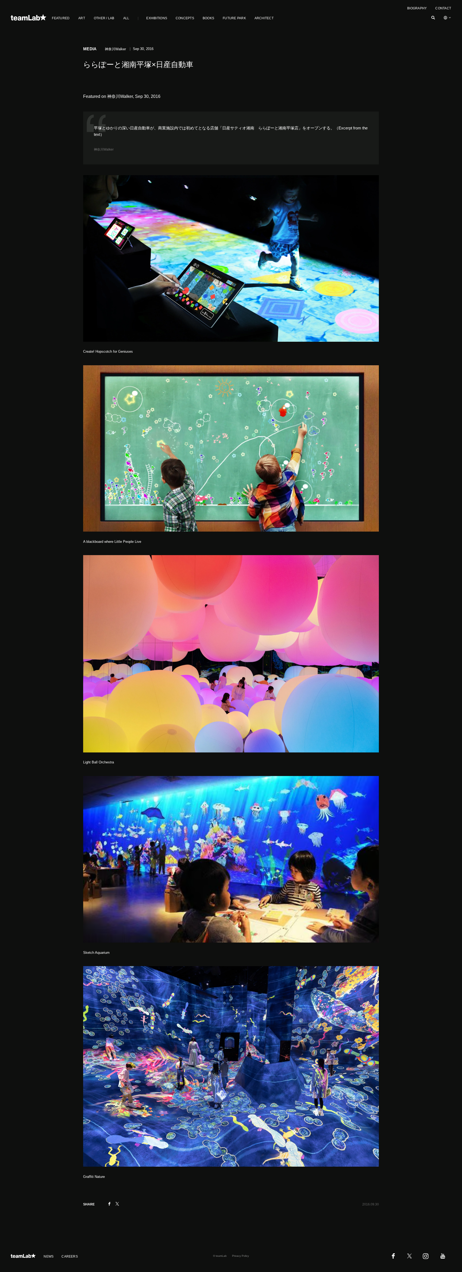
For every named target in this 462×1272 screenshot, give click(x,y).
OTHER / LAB (104, 18)
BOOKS (208, 18)
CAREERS (69, 1256)
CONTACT (443, 8)
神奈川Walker (104, 149)
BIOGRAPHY (417, 8)
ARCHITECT (264, 18)
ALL (126, 18)
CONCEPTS (185, 18)
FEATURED (61, 18)
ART (81, 18)
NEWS (48, 1256)
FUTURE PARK (234, 18)
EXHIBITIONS (156, 18)
